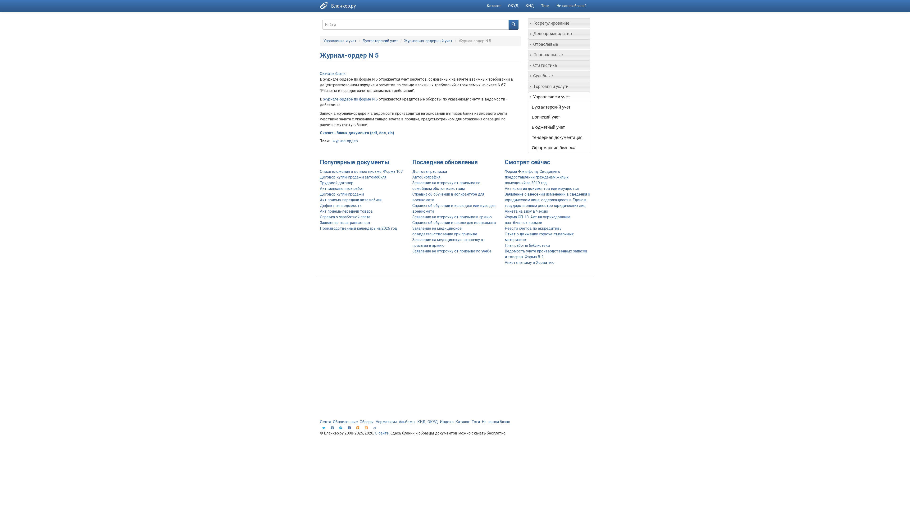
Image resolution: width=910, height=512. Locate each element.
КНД (530, 6)
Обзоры (367, 422)
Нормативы (386, 422)
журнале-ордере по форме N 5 (350, 99)
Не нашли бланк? (571, 6)
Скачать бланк (333, 73)
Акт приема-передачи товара (346, 211)
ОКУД (513, 6)
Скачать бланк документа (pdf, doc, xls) (357, 133)
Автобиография (426, 177)
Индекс (447, 422)
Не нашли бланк (496, 422)
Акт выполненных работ (342, 188)
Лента (325, 422)
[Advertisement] (455, 318)
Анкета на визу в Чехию (526, 211)
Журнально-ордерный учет (428, 41)
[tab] (559, 23)
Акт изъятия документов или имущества (542, 188)
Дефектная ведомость (341, 205)
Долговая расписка (429, 171)
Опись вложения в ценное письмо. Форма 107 (361, 171)
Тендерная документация (557, 137)
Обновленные (345, 422)
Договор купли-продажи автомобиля (353, 177)
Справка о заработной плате (345, 217)
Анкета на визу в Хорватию (530, 262)
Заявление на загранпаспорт (345, 222)
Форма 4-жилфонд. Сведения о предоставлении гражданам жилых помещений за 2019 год (537, 177)
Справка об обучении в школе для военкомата (454, 222)
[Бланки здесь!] (325, 5)
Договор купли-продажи (342, 194)
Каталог (494, 6)
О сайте (382, 433)
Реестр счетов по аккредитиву (533, 228)
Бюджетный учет (548, 127)
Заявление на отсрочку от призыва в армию (452, 217)
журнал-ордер (345, 141)
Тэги (545, 6)
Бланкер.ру (343, 6)
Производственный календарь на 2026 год (358, 228)
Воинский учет (546, 117)
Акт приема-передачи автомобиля (351, 200)
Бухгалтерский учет (380, 41)
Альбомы (407, 422)
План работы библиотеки (527, 245)
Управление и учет (340, 41)
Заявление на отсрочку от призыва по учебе (451, 251)
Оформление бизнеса (553, 147)
